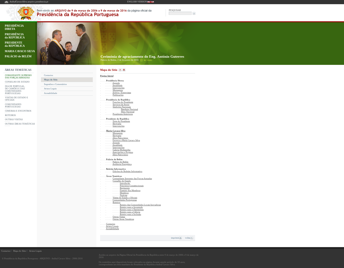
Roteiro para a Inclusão (130, 214)
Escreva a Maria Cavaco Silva (126, 140)
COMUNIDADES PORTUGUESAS (13, 105)
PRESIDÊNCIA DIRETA (14, 27)
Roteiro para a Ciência (130, 212)
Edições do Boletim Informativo (127, 171)
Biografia (117, 123)
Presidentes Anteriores (123, 114)
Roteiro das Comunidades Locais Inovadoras (140, 205)
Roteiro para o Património (132, 209)
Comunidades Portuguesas (125, 200)
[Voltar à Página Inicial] (6, 2)
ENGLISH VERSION (137, 1)
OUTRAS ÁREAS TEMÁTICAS (20, 124)
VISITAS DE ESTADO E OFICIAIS (16, 98)
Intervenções (118, 88)
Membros (124, 193)
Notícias (123, 195)
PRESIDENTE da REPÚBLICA (15, 44)
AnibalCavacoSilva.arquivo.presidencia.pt (29, 1)
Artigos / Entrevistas (121, 92)
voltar (188, 238)
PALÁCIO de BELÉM (18, 56)
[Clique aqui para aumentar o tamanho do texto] (123, 69)
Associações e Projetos (122, 152)
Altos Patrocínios (120, 138)
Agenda (116, 83)
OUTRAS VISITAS (14, 119)
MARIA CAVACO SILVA (20, 51)
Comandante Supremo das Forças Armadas (132, 178)
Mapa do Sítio (51, 79)
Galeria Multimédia (121, 150)
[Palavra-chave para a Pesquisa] (180, 13)
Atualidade (117, 85)
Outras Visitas (119, 216)
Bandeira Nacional (129, 109)
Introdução (125, 183)
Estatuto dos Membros (130, 190)
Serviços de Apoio (121, 104)
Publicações (118, 95)
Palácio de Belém (120, 162)
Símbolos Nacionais (122, 107)
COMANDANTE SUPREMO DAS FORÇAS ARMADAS (18, 76)
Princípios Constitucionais (132, 185)
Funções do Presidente (123, 102)
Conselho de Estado (122, 181)
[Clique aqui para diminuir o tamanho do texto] (120, 69)
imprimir (175, 238)
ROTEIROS (10, 115)
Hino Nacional (127, 111)
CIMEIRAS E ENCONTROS (18, 111)
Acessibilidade (50, 93)
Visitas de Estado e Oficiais (125, 197)
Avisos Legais (50, 88)
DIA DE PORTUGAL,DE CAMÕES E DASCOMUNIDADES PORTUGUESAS (15, 90)
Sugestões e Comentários (55, 84)
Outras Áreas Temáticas (123, 219)
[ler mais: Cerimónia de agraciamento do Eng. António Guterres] (146, 60)
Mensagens (118, 90)
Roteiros (116, 202)
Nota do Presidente (121, 121)
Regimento (125, 188)
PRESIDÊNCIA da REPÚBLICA (15, 36)
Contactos (48, 75)
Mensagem (118, 133)
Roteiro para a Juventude (131, 207)
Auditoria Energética (122, 164)
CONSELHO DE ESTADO (17, 82)
